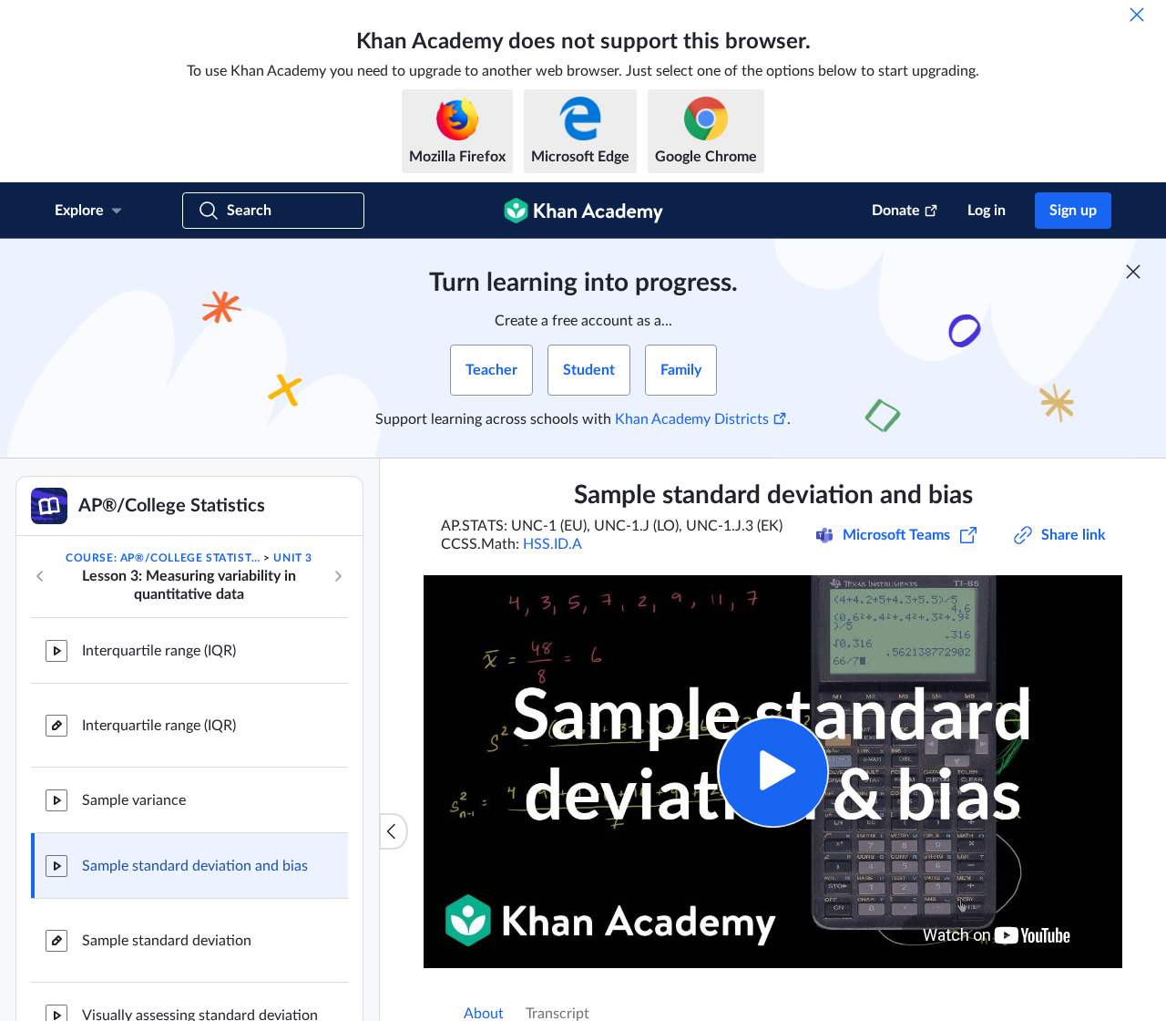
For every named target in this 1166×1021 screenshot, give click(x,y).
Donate (896, 210)
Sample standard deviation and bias (195, 866)
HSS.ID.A (552, 544)
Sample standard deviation (166, 940)
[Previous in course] (40, 576)
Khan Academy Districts (692, 419)
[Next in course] (338, 576)
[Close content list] (393, 831)
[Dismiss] (1136, 14)
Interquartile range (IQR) (159, 651)
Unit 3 (292, 557)
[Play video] (773, 772)
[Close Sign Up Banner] (1133, 271)
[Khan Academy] (583, 210)
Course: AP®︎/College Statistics (163, 557)
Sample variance (134, 800)
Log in (986, 210)
